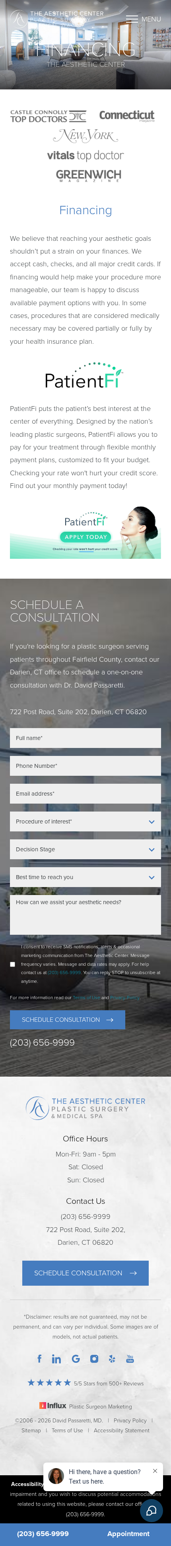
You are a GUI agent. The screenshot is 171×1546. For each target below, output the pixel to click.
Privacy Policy (130, 1420)
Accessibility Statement (122, 1430)
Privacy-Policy (125, 997)
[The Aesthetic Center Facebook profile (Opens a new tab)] (39, 1358)
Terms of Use (86, 997)
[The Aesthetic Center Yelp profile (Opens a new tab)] (112, 1358)
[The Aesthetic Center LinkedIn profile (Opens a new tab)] (56, 1358)
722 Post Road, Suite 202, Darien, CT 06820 (85, 1236)
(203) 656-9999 (43, 1533)
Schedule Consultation (61, 1020)
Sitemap (31, 1430)
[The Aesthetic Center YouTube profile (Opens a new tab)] (130, 1358)
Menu (151, 19)
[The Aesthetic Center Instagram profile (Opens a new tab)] (94, 1358)
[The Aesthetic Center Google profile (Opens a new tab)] (76, 1358)
